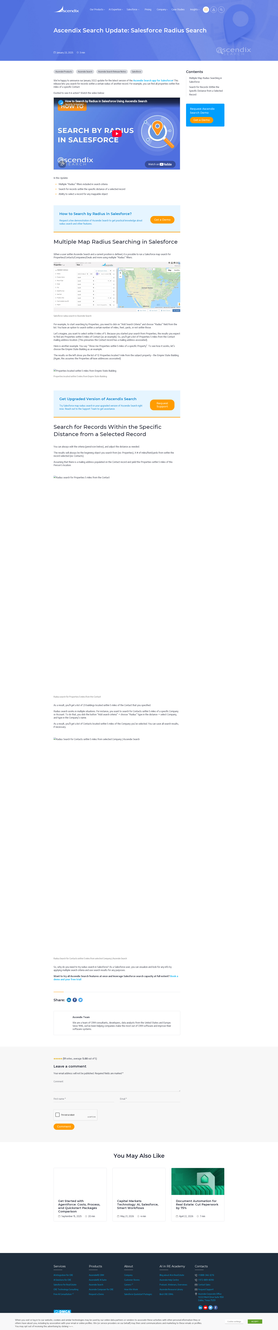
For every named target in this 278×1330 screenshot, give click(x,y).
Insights (194, 9)
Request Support (162, 405)
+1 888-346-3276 (206, 1275)
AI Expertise (115, 9)
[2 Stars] (56, 1059)
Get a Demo (162, 219)
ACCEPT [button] (255, 1321)
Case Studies (178, 9)
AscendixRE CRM (96, 1275)
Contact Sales (204, 1284)
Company (161, 9)
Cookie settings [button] (234, 1321)
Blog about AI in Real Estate (172, 1275)
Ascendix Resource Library (171, 1289)
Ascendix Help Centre (169, 1280)
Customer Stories (132, 1280)
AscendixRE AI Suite (98, 1280)
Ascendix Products (63, 71)
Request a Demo (96, 1294)
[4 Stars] (60, 1059)
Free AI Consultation (63, 1294)
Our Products (96, 9)
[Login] (214, 10)
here (71, 1326)
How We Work (131, 1289)
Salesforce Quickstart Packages (138, 1294)
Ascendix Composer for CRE (101, 1289)
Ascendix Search (85, 71)
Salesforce (132, 9)
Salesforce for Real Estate (65, 1284)
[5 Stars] (61, 1059)
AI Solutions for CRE (62, 1280)
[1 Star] (54, 1059)
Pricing (148, 9)
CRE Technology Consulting (66, 1289)
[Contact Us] (206, 10)
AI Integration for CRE (63, 1275)
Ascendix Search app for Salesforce (153, 80)
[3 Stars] (58, 1059)
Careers (127, 1284)
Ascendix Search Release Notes (112, 71)
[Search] (221, 10)
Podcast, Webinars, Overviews (173, 1284)
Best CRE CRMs (166, 1294)
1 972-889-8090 (206, 1280)
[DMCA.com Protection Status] (62, 1312)
